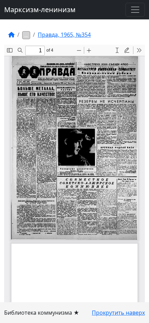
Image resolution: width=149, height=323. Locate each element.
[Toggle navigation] (135, 10)
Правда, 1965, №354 (64, 34)
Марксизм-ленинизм (40, 9)
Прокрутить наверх (118, 312)
